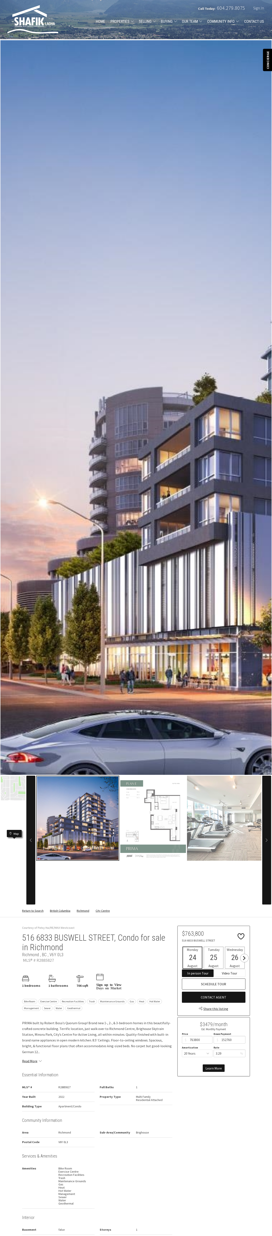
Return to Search (33, 911)
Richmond (83, 911)
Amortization (190, 1047)
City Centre (103, 911)
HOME (100, 21)
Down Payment (222, 1033)
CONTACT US (254, 21)
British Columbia (60, 911)
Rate (216, 1047)
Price (185, 1033)
